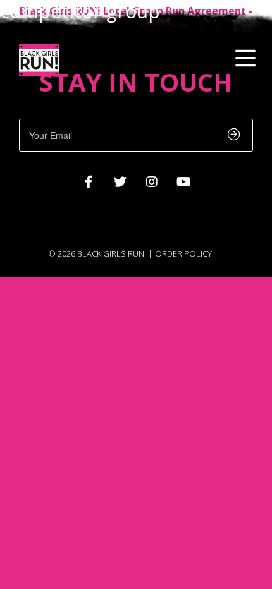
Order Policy (183, 253)
